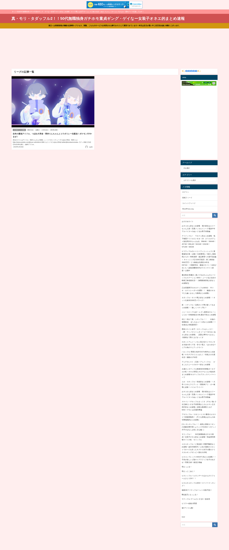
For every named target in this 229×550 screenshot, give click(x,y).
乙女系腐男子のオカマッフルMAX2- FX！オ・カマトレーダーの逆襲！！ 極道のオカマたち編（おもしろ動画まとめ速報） (198, 290)
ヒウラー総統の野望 (189, 503)
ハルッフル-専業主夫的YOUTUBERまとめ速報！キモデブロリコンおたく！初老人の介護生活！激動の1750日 (198, 354)
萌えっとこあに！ (188, 471)
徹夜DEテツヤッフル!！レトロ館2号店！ (197, 490)
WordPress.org (188, 209)
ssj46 (91, 147)
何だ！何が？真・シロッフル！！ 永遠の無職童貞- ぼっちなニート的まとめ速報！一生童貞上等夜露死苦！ (199, 322)
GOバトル (30, 129)
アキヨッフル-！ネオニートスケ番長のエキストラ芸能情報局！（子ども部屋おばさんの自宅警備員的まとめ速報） (199, 417)
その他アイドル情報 (19, 129)
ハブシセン (45, 129)
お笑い (37, 129)
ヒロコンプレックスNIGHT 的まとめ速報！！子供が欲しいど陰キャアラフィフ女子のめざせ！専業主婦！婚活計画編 (199, 459)
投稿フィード (187, 197)
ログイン (185, 192)
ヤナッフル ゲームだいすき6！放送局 (196, 499)
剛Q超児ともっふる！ (190, 494)
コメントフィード (189, 203)
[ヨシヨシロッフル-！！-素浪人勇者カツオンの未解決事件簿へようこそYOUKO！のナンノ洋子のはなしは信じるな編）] (199, 427)
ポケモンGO (54, 129)
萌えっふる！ (187, 467)
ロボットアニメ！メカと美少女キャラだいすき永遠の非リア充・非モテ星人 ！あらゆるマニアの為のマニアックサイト (199, 344)
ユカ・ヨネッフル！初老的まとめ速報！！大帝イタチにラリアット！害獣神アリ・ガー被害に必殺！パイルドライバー (198, 384)
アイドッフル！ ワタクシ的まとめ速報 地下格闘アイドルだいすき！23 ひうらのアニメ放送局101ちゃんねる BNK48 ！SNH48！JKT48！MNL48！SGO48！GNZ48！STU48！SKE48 (199, 241)
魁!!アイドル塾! (187, 508)
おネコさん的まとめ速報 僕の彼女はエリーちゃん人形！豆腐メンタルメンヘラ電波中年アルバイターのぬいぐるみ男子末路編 (198, 228)
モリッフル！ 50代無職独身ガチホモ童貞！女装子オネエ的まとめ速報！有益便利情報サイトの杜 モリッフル (198, 437)
